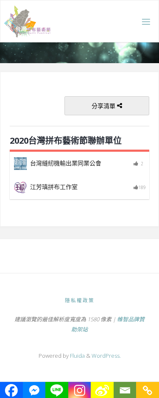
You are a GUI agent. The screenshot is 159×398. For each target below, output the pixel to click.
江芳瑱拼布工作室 (54, 187)
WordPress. (106, 355)
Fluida (77, 355)
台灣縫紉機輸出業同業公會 (65, 163)
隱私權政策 (80, 300)
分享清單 (104, 106)
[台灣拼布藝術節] (27, 21)
